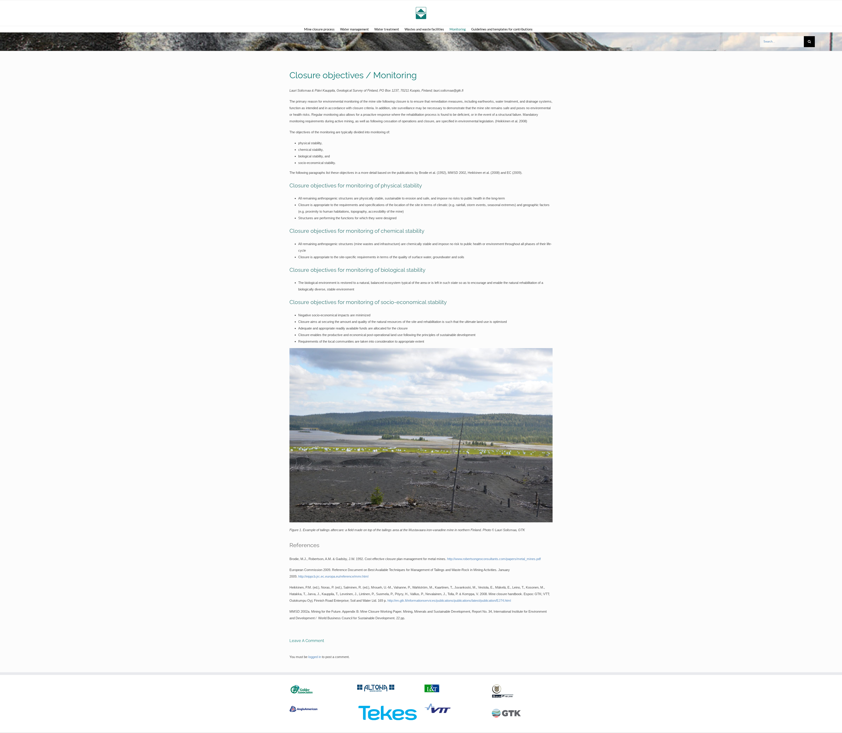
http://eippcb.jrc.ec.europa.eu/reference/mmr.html (333, 576)
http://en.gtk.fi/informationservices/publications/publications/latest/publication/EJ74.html (449, 600)
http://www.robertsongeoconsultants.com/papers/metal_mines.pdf (494, 559)
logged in (314, 657)
